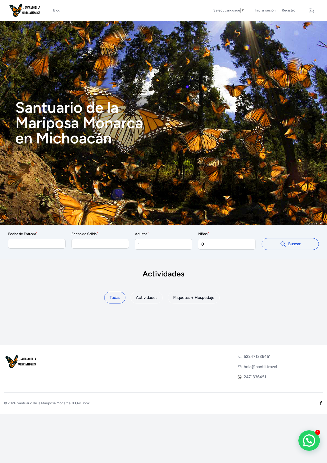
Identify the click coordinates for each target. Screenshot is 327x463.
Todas (115, 297)
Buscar (294, 243)
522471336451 (257, 356)
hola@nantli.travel (260, 366)
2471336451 (255, 376)
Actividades (146, 297)
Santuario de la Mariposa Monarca (44, 403)
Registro (288, 10)
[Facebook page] (321, 403)
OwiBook (82, 403)
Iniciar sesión (265, 10)
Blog (56, 10)
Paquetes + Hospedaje (193, 297)
